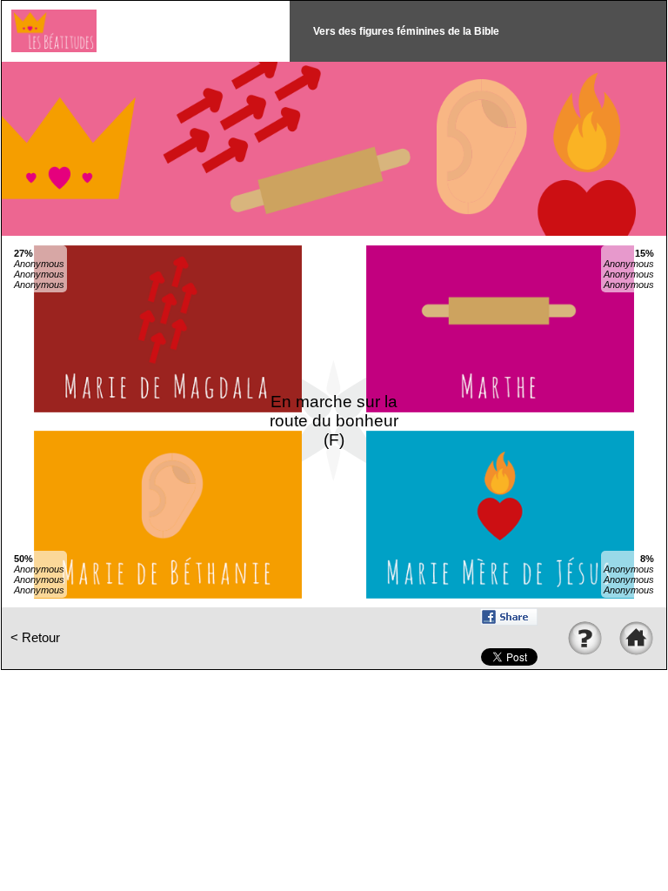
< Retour (35, 638)
